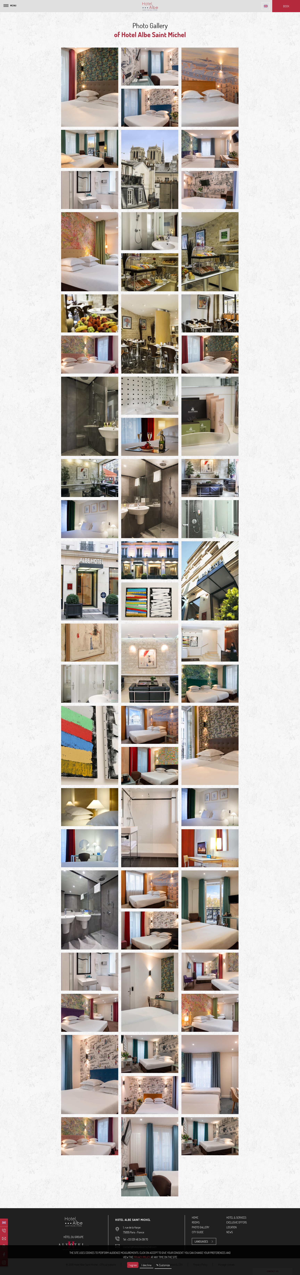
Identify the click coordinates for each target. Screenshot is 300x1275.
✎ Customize (163, 1265)
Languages (201, 1241)
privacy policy (142, 1257)
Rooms (196, 1222)
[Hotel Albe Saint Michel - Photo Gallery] (149, 889)
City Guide (197, 1232)
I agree (133, 1265)
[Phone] (4, 1230)
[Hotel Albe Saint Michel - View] (149, 169)
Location (231, 1227)
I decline (146, 1265)
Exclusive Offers (236, 1222)
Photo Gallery (200, 1227)
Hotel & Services (236, 1217)
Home (195, 1217)
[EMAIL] (4, 1238)
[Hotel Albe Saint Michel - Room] (89, 87)
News (229, 1232)
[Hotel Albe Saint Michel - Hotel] (89, 478)
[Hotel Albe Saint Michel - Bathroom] (149, 231)
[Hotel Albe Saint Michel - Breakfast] (210, 251)
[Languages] (266, 6)
